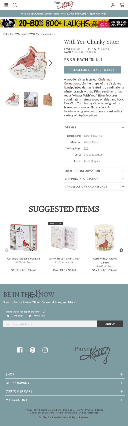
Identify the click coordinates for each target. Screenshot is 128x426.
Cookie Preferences (89, 412)
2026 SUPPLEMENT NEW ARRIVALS (88, 13)
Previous (6, 250)
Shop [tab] (10, 374)
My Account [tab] (17, 400)
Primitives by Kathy (58, 417)
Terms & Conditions (50, 409)
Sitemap (99, 409)
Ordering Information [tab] (82, 170)
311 (86, 148)
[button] (6, 5)
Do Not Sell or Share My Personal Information (53, 412)
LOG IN (36, 13)
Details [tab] (70, 127)
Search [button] (14, 5)
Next (121, 250)
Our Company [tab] (18, 383)
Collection (8, 33)
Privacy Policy (31, 409)
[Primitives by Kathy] (93, 363)
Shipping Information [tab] (81, 178)
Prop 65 (89, 409)
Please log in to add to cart (92, 69)
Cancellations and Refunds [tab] (86, 186)
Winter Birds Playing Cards (64, 258)
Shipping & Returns (73, 409)
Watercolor (22, 33)
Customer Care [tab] (19, 391)
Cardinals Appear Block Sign (23, 258)
